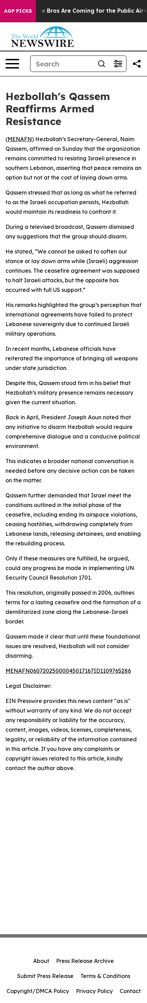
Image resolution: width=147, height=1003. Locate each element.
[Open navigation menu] (12, 64)
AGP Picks (18, 11)
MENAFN (20, 139)
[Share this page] (137, 64)
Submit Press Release (45, 976)
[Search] (101, 64)
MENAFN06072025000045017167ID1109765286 (68, 670)
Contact (130, 991)
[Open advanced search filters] (118, 64)
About (41, 960)
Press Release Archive (85, 960)
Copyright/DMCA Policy (37, 991)
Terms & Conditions (105, 976)
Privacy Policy (94, 991)
